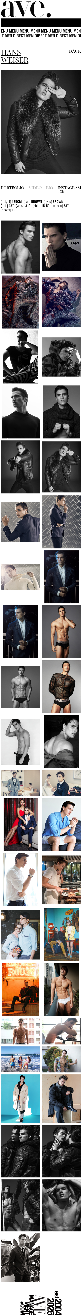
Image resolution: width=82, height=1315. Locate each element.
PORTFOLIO (12, 179)
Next (69, 122)
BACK (75, 51)
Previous (13, 122)
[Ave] (26, 9)
